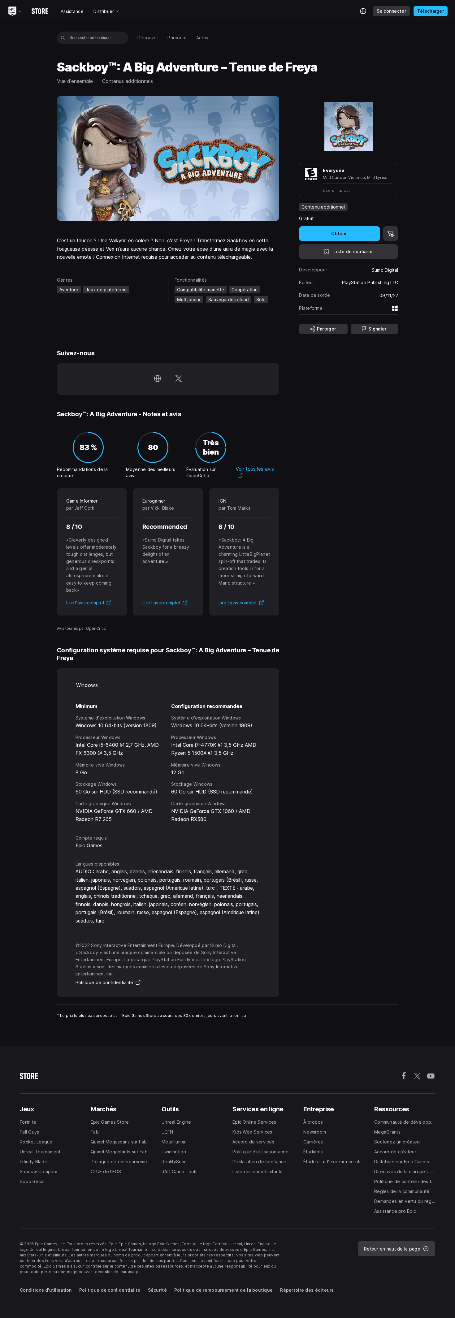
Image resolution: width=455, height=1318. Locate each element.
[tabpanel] (168, 757)
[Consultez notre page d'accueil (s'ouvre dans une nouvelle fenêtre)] (157, 379)
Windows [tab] (87, 685)
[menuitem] (148, 38)
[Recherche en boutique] (63, 38)
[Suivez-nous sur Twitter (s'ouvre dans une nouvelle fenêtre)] (178, 379)
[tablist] (168, 685)
